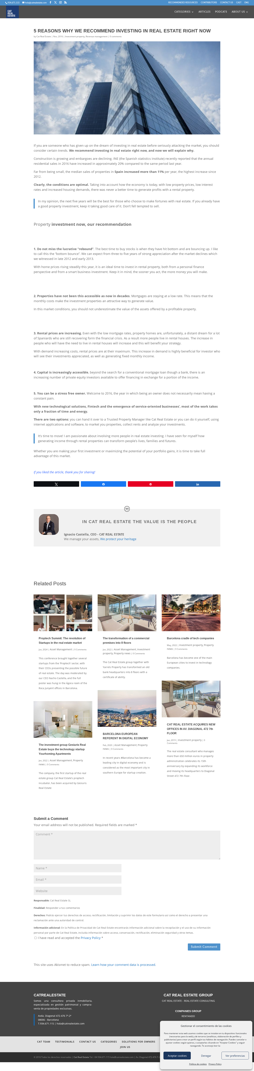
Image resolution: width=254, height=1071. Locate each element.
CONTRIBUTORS (209, 3)
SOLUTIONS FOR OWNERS (138, 1041)
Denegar (206, 1055)
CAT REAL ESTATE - (173, 1000)
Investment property (75, 36)
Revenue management (96, 36)
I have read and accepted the (70, 938)
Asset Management (61, 649)
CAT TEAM (43, 1041)
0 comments (116, 36)
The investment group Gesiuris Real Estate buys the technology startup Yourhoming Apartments (62, 749)
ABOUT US (238, 12)
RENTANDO (188, 1016)
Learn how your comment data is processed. (123, 965)
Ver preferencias (235, 1055)
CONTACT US (226, 3)
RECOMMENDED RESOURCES (183, 3)
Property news (122, 653)
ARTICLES (205, 12)
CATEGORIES (183, 12)
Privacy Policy (215, 1064)
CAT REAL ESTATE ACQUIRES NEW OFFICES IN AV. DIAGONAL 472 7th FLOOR (191, 729)
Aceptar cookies (177, 1055)
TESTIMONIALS (64, 1041)
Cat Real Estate (43, 36)
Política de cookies (198, 1064)
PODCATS (221, 12)
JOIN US (125, 1047)
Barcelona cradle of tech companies (190, 638)
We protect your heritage (118, 539)
